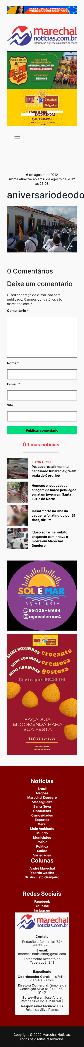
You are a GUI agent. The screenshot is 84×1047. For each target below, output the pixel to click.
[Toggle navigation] (17, 138)
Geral (42, 824)
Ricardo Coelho (42, 873)
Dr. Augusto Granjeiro (42, 877)
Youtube (42, 906)
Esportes (42, 820)
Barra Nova (42, 806)
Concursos (42, 811)
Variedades (42, 855)
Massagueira (42, 802)
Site (10, 405)
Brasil (42, 789)
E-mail (13, 384)
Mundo (42, 833)
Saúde (42, 851)
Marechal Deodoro (42, 797)
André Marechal (42, 868)
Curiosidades (42, 815)
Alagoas (42, 793)
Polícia (42, 842)
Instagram (42, 910)
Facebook (42, 901)
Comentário (18, 310)
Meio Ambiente (42, 829)
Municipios (42, 837)
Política (42, 846)
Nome (13, 363)
